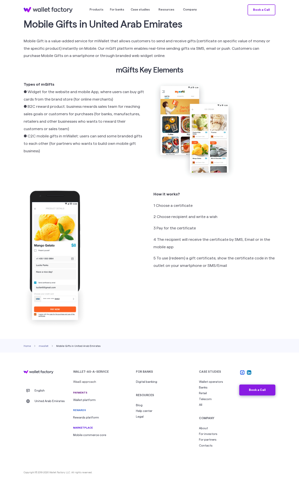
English (40, 390)
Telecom (205, 399)
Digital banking (146, 381)
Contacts (206, 445)
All (200, 404)
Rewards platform (86, 417)
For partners (207, 439)
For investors (208, 434)
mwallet (43, 346)
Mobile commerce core (89, 435)
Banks (203, 387)
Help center (144, 411)
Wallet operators (211, 381)
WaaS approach (84, 381)
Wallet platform (84, 400)
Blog (139, 405)
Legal (140, 416)
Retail (203, 393)
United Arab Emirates (50, 401)
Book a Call (257, 390)
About (203, 428)
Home (27, 346)
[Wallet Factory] (38, 372)
